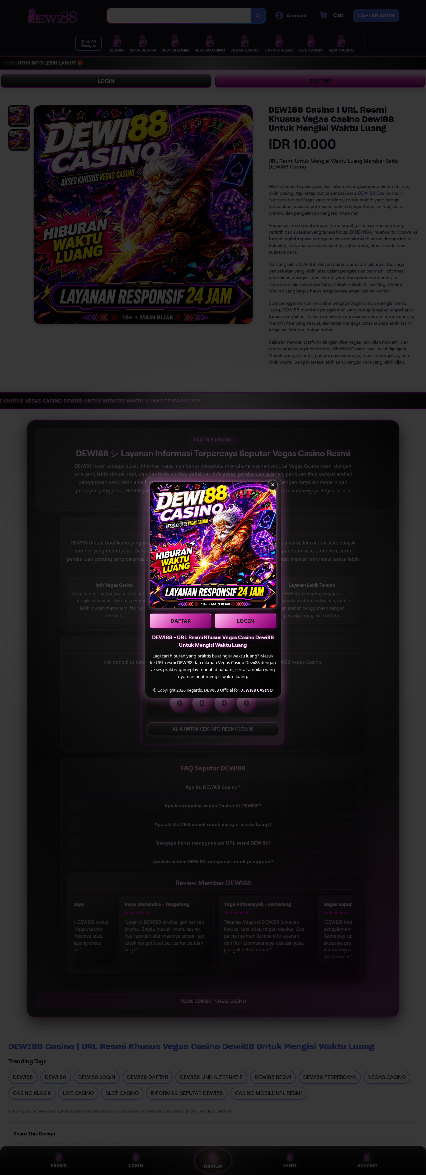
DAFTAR (180, 621)
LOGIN (245, 621)
